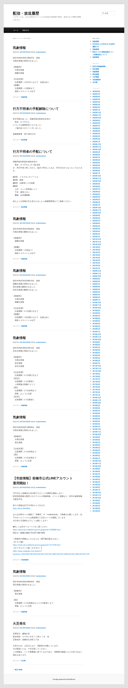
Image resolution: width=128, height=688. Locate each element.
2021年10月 (96, 244)
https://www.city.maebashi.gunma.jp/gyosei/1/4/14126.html (36, 544)
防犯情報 (24, 140)
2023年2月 (96, 202)
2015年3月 (96, 453)
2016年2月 (96, 424)
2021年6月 (96, 255)
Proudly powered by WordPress (64, 679)
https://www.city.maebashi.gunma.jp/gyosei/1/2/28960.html (36, 529)
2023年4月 (96, 197)
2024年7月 (96, 157)
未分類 (23, 660)
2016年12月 (96, 397)
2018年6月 (96, 350)
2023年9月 (96, 184)
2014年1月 (96, 490)
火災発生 (19, 623)
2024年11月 (96, 147)
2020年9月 (96, 278)
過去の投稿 (17, 669)
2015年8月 (96, 440)
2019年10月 (96, 307)
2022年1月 (96, 236)
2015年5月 (96, 447)
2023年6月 (96, 191)
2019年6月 (96, 318)
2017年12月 (96, 366)
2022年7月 (96, 220)
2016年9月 (96, 405)
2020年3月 (96, 294)
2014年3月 (96, 484)
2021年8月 (96, 249)
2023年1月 (96, 205)
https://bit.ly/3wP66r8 (21, 508)
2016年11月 (96, 400)
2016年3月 (96, 421)
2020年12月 (96, 271)
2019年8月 (96, 313)
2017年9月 (96, 374)
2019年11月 (96, 305)
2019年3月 (96, 326)
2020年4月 (96, 292)
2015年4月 (96, 450)
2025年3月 (96, 136)
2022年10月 (96, 213)
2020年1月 (96, 300)
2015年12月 (96, 429)
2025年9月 (96, 120)
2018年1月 (96, 363)
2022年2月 (96, 234)
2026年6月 (96, 96)
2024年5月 (96, 162)
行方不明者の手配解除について (36, 108)
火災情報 (95, 77)
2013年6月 (96, 508)
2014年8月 (96, 471)
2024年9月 (96, 152)
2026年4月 (96, 102)
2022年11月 (96, 210)
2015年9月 (96, 437)
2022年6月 (96, 223)
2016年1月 (96, 426)
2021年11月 (96, 241)
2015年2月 (96, 455)
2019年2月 (96, 329)
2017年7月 (96, 379)
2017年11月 (96, 368)
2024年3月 (96, 168)
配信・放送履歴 (26, 13)
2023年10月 (96, 181)
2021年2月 (96, 265)
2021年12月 (96, 239)
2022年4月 (96, 228)
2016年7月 (96, 410)
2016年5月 (96, 416)
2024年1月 (96, 173)
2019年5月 (96, 321)
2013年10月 (96, 497)
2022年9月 (96, 215)
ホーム (16, 30)
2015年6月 (96, 445)
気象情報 (19, 47)
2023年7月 (96, 189)
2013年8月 (96, 503)
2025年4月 (96, 133)
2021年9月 (96, 247)
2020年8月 (96, 281)
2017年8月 (96, 376)
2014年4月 (96, 482)
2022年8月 (96, 218)
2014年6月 (96, 476)
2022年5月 (96, 226)
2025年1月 (96, 141)
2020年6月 (96, 286)
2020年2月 (96, 297)
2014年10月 (96, 466)
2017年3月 (96, 389)
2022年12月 (96, 207)
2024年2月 (96, 170)
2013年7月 (96, 505)
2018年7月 (96, 347)
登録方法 (25, 30)
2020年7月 (96, 284)
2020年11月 (96, 273)
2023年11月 (96, 178)
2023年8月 (96, 186)
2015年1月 (96, 458)
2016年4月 (96, 418)
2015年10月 (96, 434)
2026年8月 (96, 91)
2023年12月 (96, 176)
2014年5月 (96, 479)
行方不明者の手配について (32, 151)
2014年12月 (96, 461)
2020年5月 (96, 289)
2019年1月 (96, 331)
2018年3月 (96, 358)
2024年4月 (96, 165)
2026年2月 (96, 107)
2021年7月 (96, 252)
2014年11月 (96, 463)
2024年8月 (96, 154)
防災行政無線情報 (99, 66)
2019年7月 (96, 315)
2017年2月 (96, 392)
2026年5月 (96, 99)
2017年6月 (96, 381)
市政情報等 (25, 560)
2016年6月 (96, 413)
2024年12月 (96, 144)
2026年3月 (96, 104)
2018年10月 (96, 339)
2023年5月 (96, 194)
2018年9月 (96, 342)
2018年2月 (96, 360)
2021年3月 (96, 263)
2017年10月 (96, 371)
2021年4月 (96, 260)
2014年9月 (96, 468)
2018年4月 (96, 355)
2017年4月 (96, 387)
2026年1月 (96, 110)
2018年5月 (96, 352)
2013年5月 (96, 511)
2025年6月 (96, 128)
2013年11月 (96, 495)
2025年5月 (96, 131)
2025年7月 (96, 125)
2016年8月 (96, 408)
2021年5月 (96, 257)
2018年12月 (96, 334)
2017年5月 (96, 384)
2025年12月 (96, 112)
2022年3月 (96, 231)
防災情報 (95, 69)
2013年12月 (96, 492)
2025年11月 (96, 115)
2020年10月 (96, 276)
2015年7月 (96, 442)
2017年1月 (96, 395)
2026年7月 (96, 94)
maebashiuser (41, 52)
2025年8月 (96, 123)
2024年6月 (96, 160)
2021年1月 (96, 268)
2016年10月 (96, 403)
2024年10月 (96, 149)
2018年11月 (96, 337)
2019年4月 (96, 323)
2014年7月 (96, 474)
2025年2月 (96, 139)
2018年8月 (96, 344)
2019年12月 (96, 302)
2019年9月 (96, 310)
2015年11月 (96, 432)
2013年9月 (96, 500)
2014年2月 (96, 487)
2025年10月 (96, 117)
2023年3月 (96, 199)
